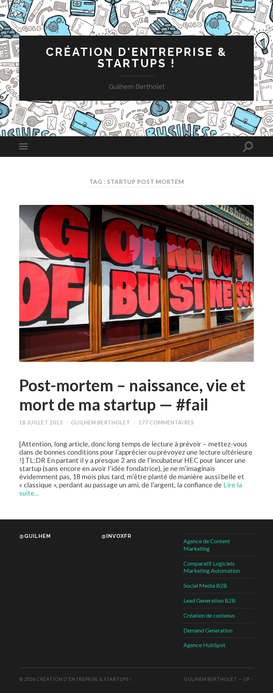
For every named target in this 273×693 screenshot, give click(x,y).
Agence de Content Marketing (206, 545)
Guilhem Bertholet (100, 422)
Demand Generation (207, 630)
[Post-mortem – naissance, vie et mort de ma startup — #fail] (136, 283)
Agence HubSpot (204, 644)
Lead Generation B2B (209, 600)
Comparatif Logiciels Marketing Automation (211, 567)
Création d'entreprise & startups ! (136, 57)
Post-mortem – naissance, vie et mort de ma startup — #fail (132, 395)
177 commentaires (166, 422)
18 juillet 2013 (41, 422)
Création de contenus (209, 615)
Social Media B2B (205, 585)
